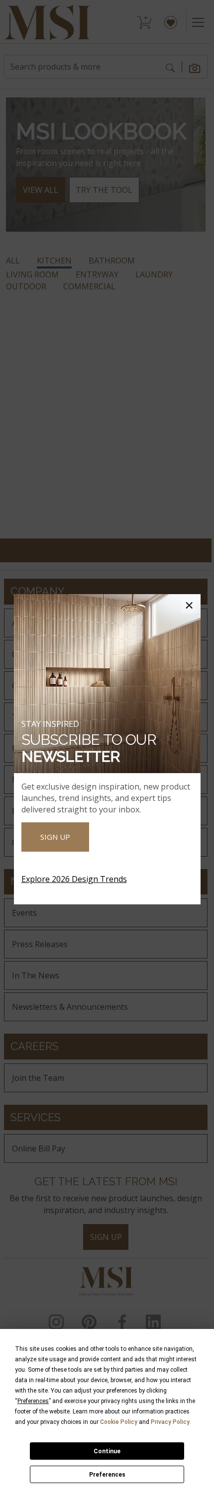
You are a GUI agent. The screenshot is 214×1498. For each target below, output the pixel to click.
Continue (107, 1451)
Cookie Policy (118, 1421)
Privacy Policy (170, 1421)
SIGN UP (55, 837)
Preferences (107, 1474)
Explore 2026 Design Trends (74, 879)
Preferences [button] (33, 1401)
